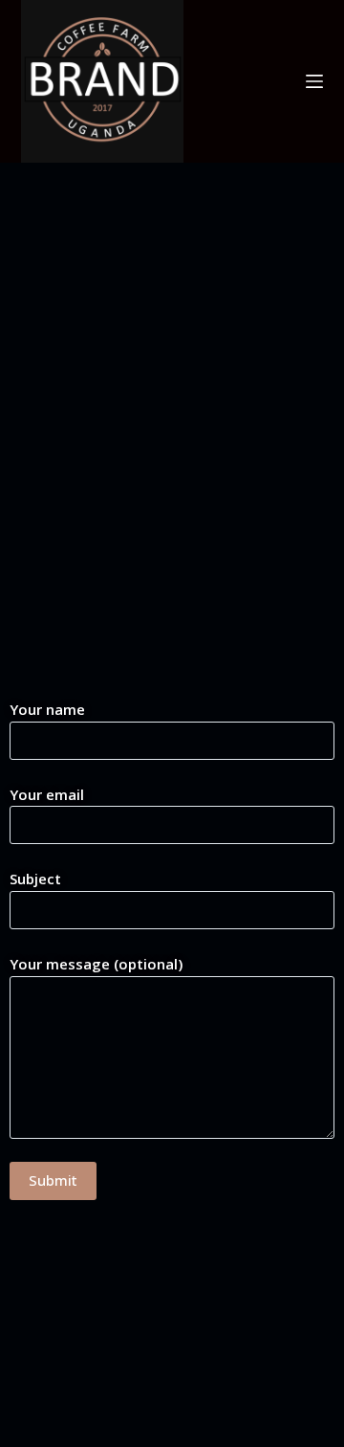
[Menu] (314, 81)
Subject (35, 878)
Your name (47, 709)
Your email (47, 794)
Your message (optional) (96, 963)
